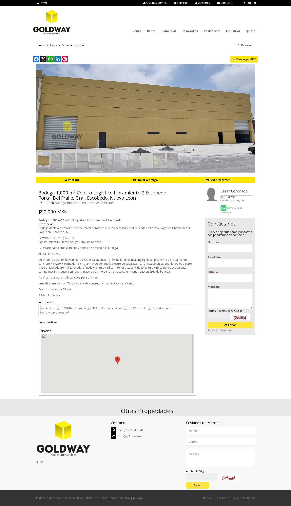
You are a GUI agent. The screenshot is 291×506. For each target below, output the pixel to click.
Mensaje (214, 287)
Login (139, 498)
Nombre (213, 242)
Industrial (233, 31)
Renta (151, 31)
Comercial (169, 31)
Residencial (212, 31)
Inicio (41, 45)
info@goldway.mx (129, 436)
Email (212, 272)
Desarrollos (190, 31)
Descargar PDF (245, 59)
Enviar (231, 325)
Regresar (247, 45)
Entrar (43, 3)
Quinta (250, 31)
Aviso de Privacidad (220, 330)
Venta (137, 31)
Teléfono (214, 257)
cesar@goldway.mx (233, 200)
